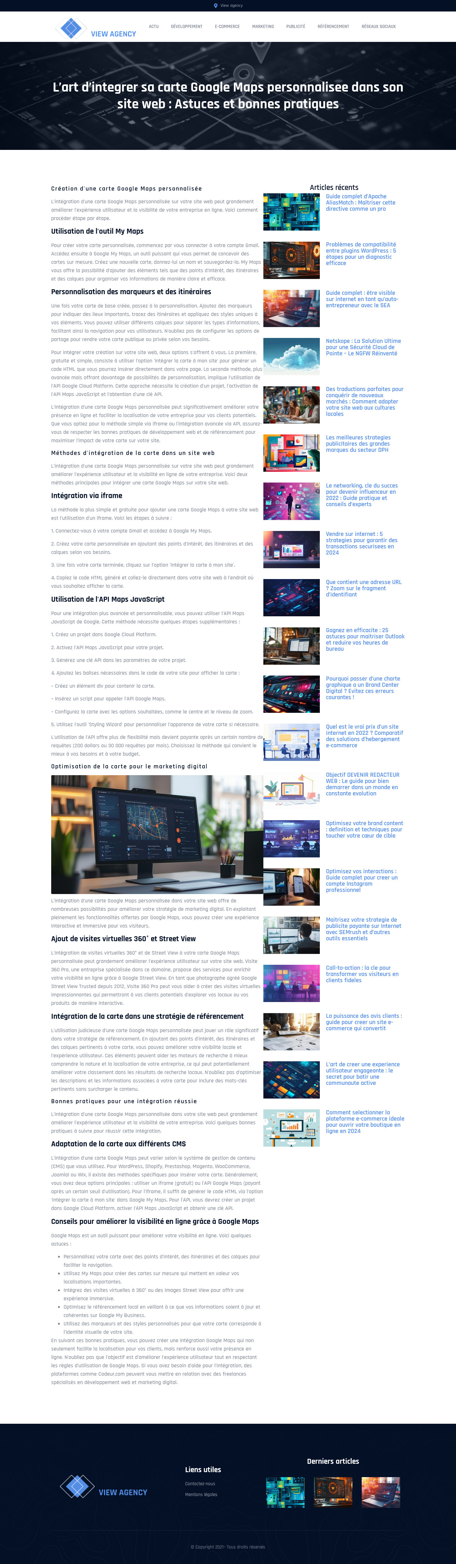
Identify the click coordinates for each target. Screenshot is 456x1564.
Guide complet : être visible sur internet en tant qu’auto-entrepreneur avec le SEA (362, 299)
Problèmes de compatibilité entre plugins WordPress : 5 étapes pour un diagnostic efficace (361, 253)
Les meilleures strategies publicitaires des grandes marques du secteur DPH (358, 444)
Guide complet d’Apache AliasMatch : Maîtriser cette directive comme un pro (361, 202)
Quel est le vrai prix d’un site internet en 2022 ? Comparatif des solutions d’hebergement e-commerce (364, 736)
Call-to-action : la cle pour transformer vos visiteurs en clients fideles (362, 974)
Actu (154, 26)
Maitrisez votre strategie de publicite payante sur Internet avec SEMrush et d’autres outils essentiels (363, 929)
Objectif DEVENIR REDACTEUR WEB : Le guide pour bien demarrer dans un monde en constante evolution (363, 784)
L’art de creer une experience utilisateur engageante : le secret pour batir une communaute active (363, 1073)
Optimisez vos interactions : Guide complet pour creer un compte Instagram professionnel (362, 880)
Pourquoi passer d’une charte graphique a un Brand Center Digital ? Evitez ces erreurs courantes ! (363, 688)
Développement (187, 26)
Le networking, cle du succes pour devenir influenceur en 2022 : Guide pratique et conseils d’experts (362, 495)
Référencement (333, 26)
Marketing (263, 26)
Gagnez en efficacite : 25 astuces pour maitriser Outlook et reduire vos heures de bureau (365, 639)
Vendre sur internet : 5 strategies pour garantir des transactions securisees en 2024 (362, 543)
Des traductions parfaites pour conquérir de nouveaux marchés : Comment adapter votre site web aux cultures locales (365, 401)
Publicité (295, 26)
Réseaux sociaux (379, 26)
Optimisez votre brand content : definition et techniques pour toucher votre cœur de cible (364, 829)
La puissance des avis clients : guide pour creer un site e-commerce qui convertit (364, 1022)
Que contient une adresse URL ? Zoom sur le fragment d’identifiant (364, 588)
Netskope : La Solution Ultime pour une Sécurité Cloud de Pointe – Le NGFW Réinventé (363, 347)
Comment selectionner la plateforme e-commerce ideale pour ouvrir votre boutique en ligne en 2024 (365, 1121)
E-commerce (227, 26)
